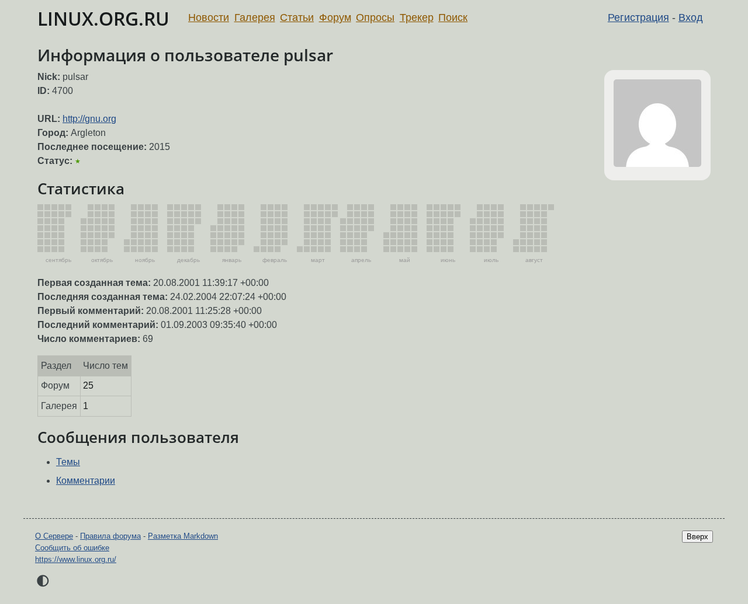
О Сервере (54, 536)
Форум (335, 17)
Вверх (697, 536)
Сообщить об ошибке (72, 547)
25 (88, 385)
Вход (690, 17)
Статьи (297, 17)
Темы (68, 462)
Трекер (417, 17)
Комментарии (85, 481)
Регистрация (638, 17)
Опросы (375, 17)
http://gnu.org (89, 119)
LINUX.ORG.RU (103, 18)
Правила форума (110, 536)
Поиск (453, 17)
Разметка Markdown (183, 536)
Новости (208, 17)
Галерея (254, 17)
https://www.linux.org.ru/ (75, 559)
